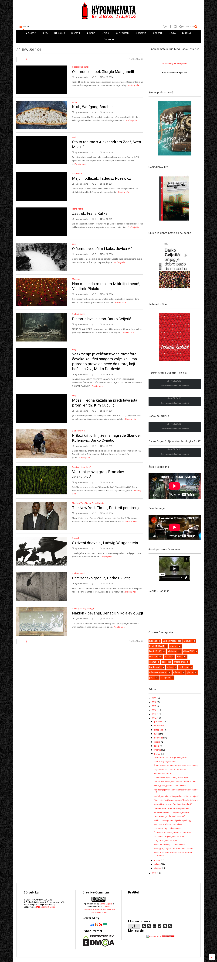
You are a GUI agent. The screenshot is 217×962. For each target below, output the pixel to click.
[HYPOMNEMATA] (108, 19)
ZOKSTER (158, 33)
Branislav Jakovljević (81, 467)
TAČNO (106, 33)
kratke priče (155, 667)
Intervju (173, 646)
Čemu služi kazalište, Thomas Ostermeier (172, 832)
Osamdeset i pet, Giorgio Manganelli (103, 71)
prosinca (158, 722)
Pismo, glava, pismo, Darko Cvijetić (101, 319)
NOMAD (187, 33)
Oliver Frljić (188, 651)
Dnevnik (75, 538)
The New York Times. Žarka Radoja (88, 503)
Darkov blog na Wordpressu (174, 63)
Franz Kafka (77, 209)
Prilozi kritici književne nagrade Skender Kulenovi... (176, 800)
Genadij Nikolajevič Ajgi (83, 608)
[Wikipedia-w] (165, 26)
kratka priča (180, 662)
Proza (168, 656)
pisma (190, 672)
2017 (154, 706)
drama (152, 662)
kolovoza (158, 738)
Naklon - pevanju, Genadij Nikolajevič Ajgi (107, 613)
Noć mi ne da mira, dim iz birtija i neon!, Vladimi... (176, 781)
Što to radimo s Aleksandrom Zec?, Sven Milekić (176, 765)
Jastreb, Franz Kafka (90, 213)
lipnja (157, 746)
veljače (157, 864)
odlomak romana (157, 672)
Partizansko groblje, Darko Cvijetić (101, 578)
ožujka (157, 860)
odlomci (177, 672)
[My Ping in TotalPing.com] (168, 936)
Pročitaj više (133, 85)
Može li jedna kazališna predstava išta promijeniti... (177, 796)
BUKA (173, 33)
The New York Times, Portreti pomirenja (106, 508)
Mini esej (76, 279)
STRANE (76, 33)
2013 (154, 873)
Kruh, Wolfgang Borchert (93, 107)
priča (74, 102)
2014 (154, 718)
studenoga (159, 725)
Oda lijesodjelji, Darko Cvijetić (167, 828)
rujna (156, 734)
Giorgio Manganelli (80, 67)
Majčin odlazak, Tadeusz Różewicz (101, 178)
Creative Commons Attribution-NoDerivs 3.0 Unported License (99, 909)
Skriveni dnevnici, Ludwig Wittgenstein (105, 543)
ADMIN (108, 39)
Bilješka (153, 641)
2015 (154, 714)
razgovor (165, 677)
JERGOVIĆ (141, 33)
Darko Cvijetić (78, 314)
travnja (157, 754)
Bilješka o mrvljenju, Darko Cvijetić (169, 844)
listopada (158, 730)
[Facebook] (170, 26)
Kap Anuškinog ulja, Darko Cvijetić (169, 836)
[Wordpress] (175, 26)
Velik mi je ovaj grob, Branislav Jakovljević (173, 804)
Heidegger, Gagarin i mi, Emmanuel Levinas (173, 848)
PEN (46, 33)
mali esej (183, 667)
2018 (154, 702)
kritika (170, 667)
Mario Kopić (155, 651)
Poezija (153, 656)
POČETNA (32, 33)
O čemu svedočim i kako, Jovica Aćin (104, 248)
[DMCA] (99, 946)
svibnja (157, 750)
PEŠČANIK (60, 33)
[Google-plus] (181, 26)
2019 (154, 698)
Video (179, 656)
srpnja (157, 742)
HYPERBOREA (123, 33)
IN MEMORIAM (78, 173)
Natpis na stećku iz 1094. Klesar (168, 824)
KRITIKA (91, 33)
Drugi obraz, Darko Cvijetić (166, 840)
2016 (154, 710)
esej (74, 137)
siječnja (158, 868)
